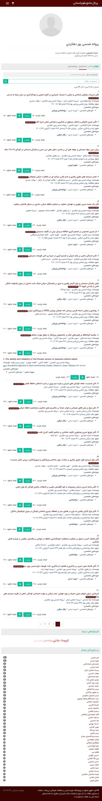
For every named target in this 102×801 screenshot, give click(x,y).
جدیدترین (82, 66)
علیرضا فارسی (94, 704)
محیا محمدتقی (85, 338)
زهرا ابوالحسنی (85, 100)
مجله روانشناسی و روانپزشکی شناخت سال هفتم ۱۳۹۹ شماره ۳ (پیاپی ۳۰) (67, 548)
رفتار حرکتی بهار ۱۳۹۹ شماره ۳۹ (82, 602)
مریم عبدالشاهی (64, 180)
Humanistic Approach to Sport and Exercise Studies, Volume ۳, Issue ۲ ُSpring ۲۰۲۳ (43, 365)
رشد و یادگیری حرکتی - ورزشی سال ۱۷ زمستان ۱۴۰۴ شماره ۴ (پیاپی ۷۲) (67, 128)
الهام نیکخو (87, 155)
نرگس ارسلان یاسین (83, 411)
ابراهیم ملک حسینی (72, 514)
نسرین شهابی (94, 755)
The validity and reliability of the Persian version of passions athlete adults (41, 359)
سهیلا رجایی (86, 490)
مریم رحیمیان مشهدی (90, 695)
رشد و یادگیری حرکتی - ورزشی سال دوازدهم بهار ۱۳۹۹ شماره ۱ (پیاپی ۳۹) (67, 572)
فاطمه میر (95, 752)
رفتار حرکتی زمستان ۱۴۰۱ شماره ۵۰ (81, 414)
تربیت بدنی (72, 110)
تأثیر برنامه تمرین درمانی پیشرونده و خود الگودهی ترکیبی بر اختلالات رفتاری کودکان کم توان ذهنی (56, 487)
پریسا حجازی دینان (70, 100)
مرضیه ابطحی (74, 490)
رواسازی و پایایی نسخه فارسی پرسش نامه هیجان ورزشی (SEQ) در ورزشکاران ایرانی (57, 310)
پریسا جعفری (31, 210)
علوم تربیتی (37, 640)
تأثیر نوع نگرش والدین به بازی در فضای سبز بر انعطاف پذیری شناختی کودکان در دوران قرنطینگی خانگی (53, 511)
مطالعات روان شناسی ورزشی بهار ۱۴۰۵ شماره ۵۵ (76, 104)
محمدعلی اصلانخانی (91, 664)
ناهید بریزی (94, 764)
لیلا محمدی (87, 599)
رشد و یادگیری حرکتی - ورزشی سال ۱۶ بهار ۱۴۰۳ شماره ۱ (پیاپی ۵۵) (69, 237)
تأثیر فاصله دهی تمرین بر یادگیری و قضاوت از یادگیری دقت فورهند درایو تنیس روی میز (55, 566)
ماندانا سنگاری (40, 544)
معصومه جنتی (93, 708)
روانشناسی (47, 640)
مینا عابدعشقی (40, 313)
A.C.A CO (7, 790)
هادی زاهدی (94, 777)
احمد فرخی (94, 667)
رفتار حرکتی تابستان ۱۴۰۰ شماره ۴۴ (81, 438)
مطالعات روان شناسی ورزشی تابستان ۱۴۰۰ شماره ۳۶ (75, 469)
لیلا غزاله (54, 435)
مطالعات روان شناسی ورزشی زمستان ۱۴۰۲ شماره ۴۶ (75, 341)
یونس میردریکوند (17, 362)
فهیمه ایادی (54, 234)
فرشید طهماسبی (54, 544)
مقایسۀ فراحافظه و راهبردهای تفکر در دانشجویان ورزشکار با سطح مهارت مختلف (58, 335)
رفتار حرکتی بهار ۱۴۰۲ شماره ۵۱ (83, 292)
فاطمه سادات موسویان (46, 210)
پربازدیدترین (72, 66)
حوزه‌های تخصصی (87, 110)
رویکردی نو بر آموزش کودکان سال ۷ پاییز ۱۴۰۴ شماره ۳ (74, 158)
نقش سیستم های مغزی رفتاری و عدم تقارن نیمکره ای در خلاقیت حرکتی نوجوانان (58, 176)
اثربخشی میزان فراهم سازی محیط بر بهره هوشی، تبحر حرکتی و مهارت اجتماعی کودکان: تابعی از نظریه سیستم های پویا (51, 595)
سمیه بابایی (94, 767)
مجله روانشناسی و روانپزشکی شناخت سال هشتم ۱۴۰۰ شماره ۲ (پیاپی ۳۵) (66, 517)
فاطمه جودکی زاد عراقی (46, 180)
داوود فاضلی (73, 125)
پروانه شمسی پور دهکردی (51, 100)
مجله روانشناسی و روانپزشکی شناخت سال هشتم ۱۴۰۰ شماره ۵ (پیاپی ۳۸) (66, 493)
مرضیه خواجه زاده (47, 569)
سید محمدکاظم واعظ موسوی (59, 313)
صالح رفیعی (94, 780)
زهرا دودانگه (65, 289)
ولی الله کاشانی (93, 758)
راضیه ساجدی (86, 435)
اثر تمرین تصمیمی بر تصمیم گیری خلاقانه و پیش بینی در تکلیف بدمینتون (61, 231)
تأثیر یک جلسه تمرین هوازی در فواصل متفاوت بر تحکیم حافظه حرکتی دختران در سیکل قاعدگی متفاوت (56, 205)
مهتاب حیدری (34, 100)
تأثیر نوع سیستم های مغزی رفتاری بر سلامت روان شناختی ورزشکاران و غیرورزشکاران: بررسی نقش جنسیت (54, 461)
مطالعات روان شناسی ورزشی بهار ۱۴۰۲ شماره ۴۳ (76, 317)
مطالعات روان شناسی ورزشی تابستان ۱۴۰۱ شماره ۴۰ (75, 389)
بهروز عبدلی (94, 660)
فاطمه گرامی (43, 362)
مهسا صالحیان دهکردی (90, 774)
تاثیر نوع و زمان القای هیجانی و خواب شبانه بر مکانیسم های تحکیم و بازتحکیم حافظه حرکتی (52, 408)
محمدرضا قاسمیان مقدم (90, 736)
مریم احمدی (86, 386)
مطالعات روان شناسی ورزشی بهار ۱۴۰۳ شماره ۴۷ (76, 262)
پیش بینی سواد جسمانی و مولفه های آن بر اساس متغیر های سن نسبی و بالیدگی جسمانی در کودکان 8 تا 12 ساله (52, 151)
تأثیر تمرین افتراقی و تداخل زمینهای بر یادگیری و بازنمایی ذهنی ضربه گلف (61, 122)
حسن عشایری (93, 761)
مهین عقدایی (73, 338)
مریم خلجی (87, 234)
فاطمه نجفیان (94, 749)
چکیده (27, 115)
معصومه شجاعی (93, 701)
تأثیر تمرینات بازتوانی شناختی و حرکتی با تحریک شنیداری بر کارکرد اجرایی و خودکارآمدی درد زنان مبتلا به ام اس (53, 96)
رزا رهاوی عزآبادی (52, 155)
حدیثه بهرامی (94, 723)
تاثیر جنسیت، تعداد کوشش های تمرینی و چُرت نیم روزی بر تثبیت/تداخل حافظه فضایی (55, 383)
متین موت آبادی (60, 338)
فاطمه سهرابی (31, 362)
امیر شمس (87, 544)
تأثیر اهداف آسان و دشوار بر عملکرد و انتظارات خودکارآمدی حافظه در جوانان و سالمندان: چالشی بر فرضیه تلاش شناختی (53, 540)
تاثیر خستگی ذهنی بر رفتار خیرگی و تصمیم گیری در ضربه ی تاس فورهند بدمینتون (58, 255)
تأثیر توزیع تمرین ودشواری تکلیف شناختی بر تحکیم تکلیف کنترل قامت (62, 432)
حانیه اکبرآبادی (85, 125)
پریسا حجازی (94, 771)
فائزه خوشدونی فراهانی (39, 234)
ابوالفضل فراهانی (92, 742)
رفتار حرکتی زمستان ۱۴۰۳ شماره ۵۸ (81, 213)
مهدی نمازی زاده (92, 679)
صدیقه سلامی (93, 717)
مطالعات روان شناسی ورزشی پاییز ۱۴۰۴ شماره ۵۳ (76, 183)
